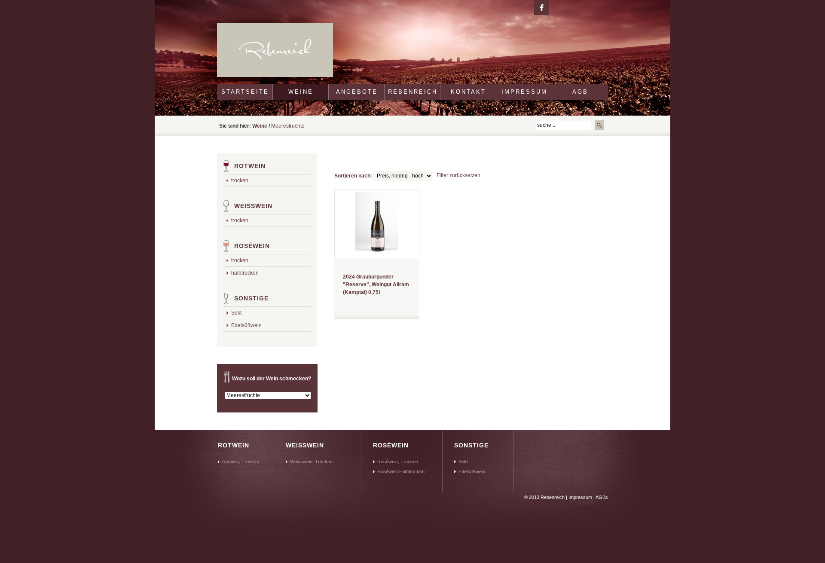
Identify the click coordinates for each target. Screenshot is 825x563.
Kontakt (468, 92)
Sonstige (251, 298)
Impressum (524, 92)
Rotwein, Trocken (240, 461)
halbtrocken (245, 273)
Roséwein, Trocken (397, 461)
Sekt (236, 313)
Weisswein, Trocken (311, 461)
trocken (239, 180)
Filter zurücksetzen (458, 175)
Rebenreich (412, 92)
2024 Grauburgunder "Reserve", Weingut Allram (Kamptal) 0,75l (376, 284)
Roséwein (252, 245)
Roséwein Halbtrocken (401, 471)
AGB (580, 92)
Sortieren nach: (353, 176)
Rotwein (250, 165)
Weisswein (253, 205)
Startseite (245, 92)
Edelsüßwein (246, 325)
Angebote (357, 92)
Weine (300, 92)
